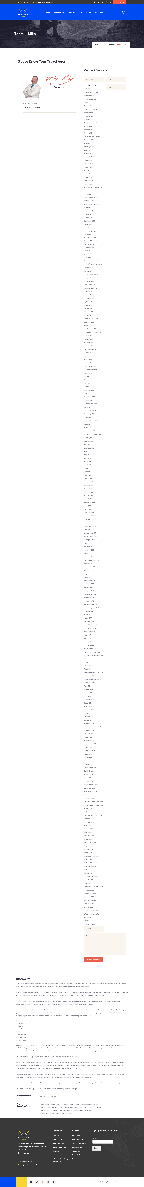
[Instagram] (106, 2)
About (47, 12)
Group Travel (86, 12)
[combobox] (90, 86)
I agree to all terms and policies (107, 1156)
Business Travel (60, 12)
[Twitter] (98, 2)
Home (97, 45)
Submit (96, 1148)
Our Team (111, 45)
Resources (99, 12)
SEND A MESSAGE (93, 959)
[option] (94, 88)
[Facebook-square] (31, 1182)
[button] (48, 12)
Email (95, 1138)
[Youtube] (102, 2)
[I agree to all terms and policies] (93, 1156)
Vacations (72, 12)
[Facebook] (94, 2)
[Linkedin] (110, 2)
